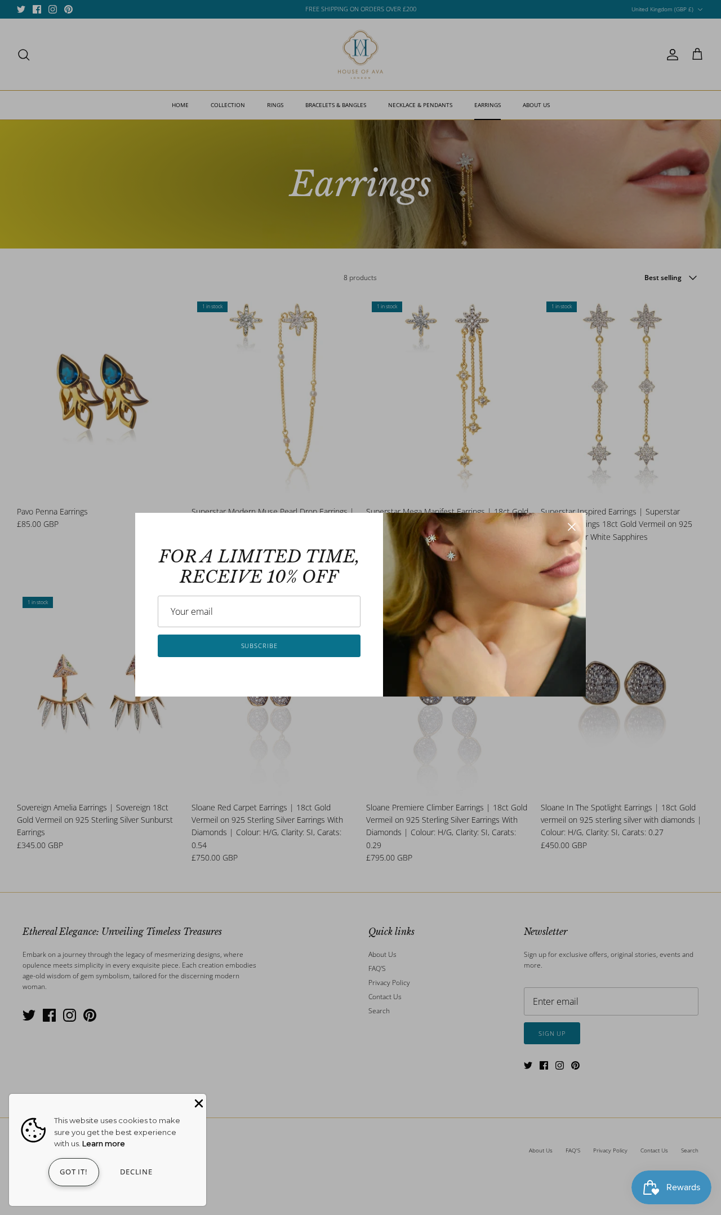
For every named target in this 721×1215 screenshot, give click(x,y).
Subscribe (259, 645)
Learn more (103, 1143)
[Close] (571, 527)
